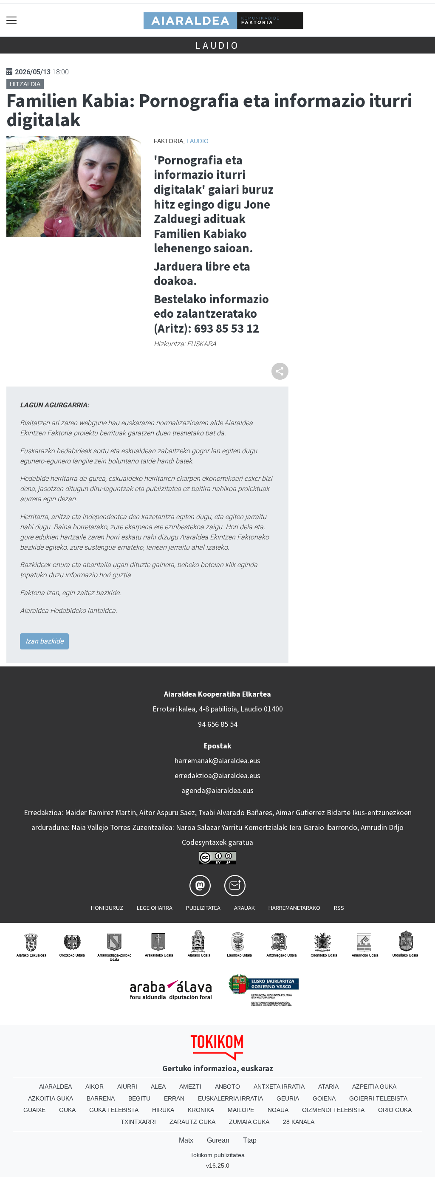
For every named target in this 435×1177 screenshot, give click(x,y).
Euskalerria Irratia (230, 1098)
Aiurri (127, 1086)
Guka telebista (113, 1109)
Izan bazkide (44, 641)
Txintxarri (138, 1121)
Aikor (94, 1086)
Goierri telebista (378, 1098)
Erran (174, 1098)
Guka (67, 1109)
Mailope (241, 1109)
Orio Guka (395, 1109)
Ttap (250, 1140)
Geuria (288, 1098)
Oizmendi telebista (333, 1109)
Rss (339, 908)
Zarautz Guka (192, 1121)
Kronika (201, 1109)
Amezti (190, 1086)
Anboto (227, 1086)
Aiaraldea (55, 1086)
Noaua (278, 1109)
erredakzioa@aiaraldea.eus (217, 775)
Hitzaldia (25, 84)
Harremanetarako (294, 908)
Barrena (101, 1098)
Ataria (328, 1086)
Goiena (324, 1098)
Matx (186, 1140)
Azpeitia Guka (374, 1086)
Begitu (139, 1098)
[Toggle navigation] (12, 20)
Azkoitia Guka (50, 1098)
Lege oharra (154, 908)
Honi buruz (107, 908)
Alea (158, 1086)
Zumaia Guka (249, 1121)
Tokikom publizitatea (217, 1155)
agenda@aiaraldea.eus (217, 790)
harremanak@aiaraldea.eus (217, 760)
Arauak (244, 908)
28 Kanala (298, 1121)
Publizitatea (203, 908)
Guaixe (34, 1109)
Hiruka (163, 1109)
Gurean (218, 1140)
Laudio (217, 45)
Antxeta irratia (279, 1086)
